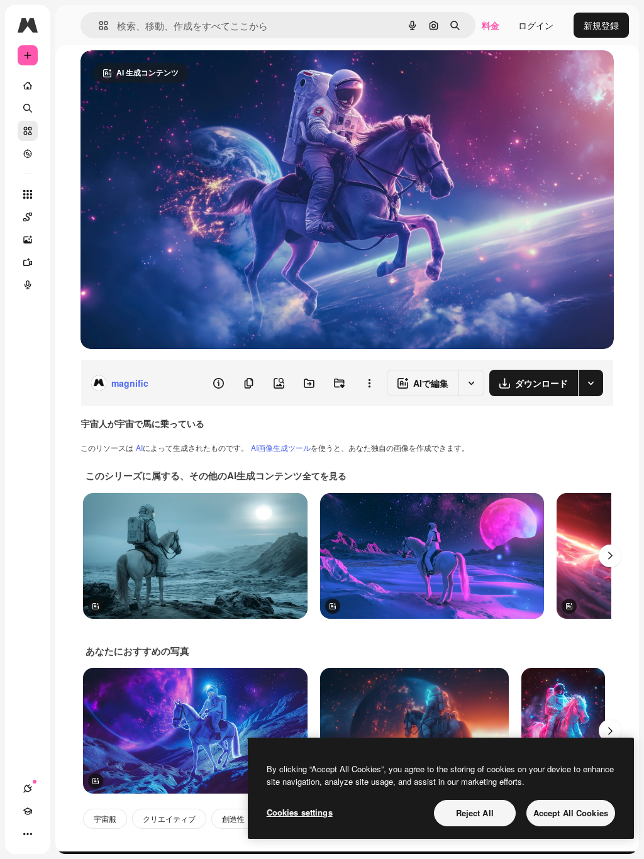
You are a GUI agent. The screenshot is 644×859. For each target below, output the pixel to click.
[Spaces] (28, 217)
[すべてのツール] (28, 194)
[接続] (28, 789)
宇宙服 (105, 818)
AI (139, 447)
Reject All (475, 813)
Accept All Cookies (570, 813)
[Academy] (28, 811)
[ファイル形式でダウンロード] (590, 383)
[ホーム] (28, 85)
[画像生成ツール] (28, 240)
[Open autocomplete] (98, 25)
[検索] (28, 108)
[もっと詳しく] (28, 153)
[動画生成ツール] (28, 262)
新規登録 (601, 25)
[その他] (28, 834)
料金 (490, 25)
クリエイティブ (169, 818)
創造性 (233, 818)
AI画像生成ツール (281, 447)
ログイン (535, 25)
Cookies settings (300, 812)
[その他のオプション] (369, 383)
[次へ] (610, 556)
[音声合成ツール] (28, 285)
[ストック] (28, 131)
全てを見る (325, 475)
